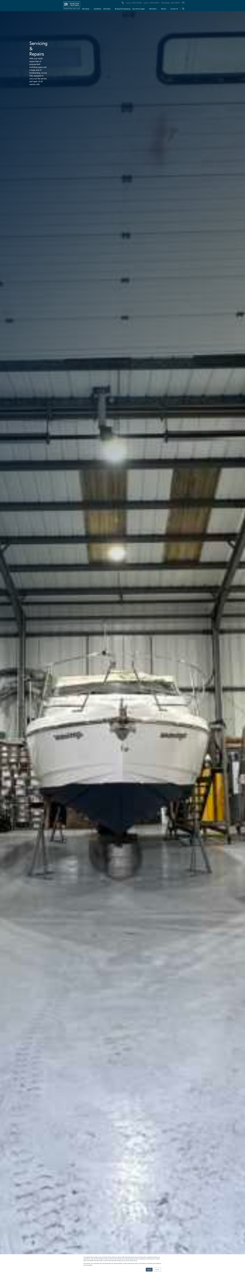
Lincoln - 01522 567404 (134, 3)
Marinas (163, 9)
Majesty (91, 6)
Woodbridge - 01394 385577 (170, 3)
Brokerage (30, 6)
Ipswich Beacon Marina (52, 6)
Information (153, 9)
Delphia (105, 6)
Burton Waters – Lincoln (21, 6)
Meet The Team (27, 6)
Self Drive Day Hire (17, 6)
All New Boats (15, 6)
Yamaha (59, 6)
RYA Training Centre (96, 6)
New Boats (85, 9)
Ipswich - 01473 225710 (151, 3)
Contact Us (174, 9)
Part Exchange (50, 6)
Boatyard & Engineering (122, 9)
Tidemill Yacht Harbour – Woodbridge (90, 6)
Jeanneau (61, 6)
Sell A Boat (106, 9)
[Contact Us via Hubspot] (182, 3)
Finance (45, 6)
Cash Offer (13, 6)
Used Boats (97, 9)
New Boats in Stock (39, 6)
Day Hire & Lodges (138, 9)
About (11, 6)
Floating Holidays (43, 6)
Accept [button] (149, 1269)
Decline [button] (157, 1269)
